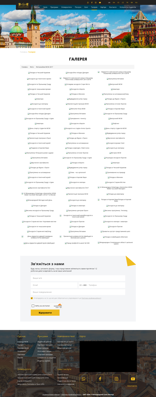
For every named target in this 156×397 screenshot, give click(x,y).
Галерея (94, 7)
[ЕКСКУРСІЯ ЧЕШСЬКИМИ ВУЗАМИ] (39, 89)
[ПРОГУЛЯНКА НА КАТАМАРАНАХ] (77, 143)
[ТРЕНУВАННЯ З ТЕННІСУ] (77, 118)
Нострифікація (62, 378)
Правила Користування (51, 395)
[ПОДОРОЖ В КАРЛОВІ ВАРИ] (39, 148)
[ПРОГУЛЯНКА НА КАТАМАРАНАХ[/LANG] (115, 94)
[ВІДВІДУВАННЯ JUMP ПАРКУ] (77, 99)
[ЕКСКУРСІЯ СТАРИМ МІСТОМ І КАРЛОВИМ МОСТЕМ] (39, 222)
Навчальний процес (64, 345)
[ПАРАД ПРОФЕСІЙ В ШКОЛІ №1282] (77, 243)
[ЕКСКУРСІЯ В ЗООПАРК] (77, 182)
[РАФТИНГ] (115, 123)
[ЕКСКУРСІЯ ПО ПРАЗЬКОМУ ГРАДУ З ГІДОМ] (39, 118)
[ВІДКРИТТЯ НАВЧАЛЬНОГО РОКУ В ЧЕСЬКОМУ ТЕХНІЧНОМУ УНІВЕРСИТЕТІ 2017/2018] (77, 78)
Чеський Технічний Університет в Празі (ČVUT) (35, 375)
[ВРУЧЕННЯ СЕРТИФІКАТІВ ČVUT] (77, 188)
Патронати (21, 351)
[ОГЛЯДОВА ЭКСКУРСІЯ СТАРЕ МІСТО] (77, 84)
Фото (32, 67)
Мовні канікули (43, 348)
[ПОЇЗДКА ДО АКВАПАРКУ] (115, 194)
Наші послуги (64, 369)
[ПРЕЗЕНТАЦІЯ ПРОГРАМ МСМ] (77, 194)
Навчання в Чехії (66, 336)
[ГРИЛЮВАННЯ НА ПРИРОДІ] (115, 172)
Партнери (21, 354)
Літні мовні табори (44, 351)
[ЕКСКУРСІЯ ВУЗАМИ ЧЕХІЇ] (115, 143)
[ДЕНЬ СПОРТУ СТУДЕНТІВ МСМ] (39, 128)
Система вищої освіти (65, 342)
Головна (23, 52)
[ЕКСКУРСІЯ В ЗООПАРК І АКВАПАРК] (115, 222)
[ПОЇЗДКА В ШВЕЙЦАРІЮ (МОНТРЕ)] (115, 237)
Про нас (37, 7)
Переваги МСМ (23, 348)
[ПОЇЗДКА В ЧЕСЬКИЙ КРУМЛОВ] (39, 72)
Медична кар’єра (43, 361)
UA (109, 2)
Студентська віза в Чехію (66, 381)
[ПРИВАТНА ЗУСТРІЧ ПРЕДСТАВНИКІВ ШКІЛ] (115, 231)
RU (136, 2)
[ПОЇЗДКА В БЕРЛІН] (77, 163)
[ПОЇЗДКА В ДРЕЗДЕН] (39, 206)
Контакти (113, 7)
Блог (86, 7)
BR (132, 2)
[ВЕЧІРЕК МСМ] (115, 153)
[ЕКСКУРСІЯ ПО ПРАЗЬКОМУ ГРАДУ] (39, 84)
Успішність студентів (128, 7)
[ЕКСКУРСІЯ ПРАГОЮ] (77, 222)
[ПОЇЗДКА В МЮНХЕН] (77, 94)
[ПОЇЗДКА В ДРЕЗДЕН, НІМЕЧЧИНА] (77, 148)
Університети (66, 7)
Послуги (78, 7)
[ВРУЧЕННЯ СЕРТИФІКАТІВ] (115, 138)
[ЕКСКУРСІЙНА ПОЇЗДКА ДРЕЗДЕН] (77, 72)
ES (118, 2)
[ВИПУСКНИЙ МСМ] (115, 84)
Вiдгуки (20, 358)
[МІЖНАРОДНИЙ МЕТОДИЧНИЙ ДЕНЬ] (39, 200)
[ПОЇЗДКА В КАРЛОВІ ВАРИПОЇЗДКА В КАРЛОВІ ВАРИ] (115, 200)
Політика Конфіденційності (71, 395)
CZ (123, 2)
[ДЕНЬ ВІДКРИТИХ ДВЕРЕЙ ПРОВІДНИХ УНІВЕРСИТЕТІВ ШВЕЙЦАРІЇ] (39, 237)
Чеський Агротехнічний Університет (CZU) (33, 378)
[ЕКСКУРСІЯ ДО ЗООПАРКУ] (39, 104)
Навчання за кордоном (65, 384)
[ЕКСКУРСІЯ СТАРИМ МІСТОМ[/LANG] (39, 231)
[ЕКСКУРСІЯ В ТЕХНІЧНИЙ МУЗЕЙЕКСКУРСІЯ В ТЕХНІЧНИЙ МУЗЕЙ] (77, 216)
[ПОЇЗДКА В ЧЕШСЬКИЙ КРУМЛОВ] (39, 216)
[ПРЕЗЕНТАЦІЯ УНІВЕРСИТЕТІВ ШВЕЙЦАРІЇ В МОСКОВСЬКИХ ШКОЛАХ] (77, 237)
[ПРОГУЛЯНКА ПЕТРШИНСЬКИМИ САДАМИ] (39, 153)
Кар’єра (103, 7)
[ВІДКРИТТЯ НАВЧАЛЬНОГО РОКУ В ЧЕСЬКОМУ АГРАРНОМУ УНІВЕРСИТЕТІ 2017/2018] (115, 72)
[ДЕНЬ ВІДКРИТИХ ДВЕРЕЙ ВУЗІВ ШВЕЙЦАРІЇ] (39, 243)
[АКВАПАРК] (115, 89)
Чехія (45, 7)
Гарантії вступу (63, 375)
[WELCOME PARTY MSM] (77, 109)
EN (114, 2)
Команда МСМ (23, 342)
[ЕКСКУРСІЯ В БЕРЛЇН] (77, 123)
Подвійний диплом (44, 342)
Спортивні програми (45, 354)
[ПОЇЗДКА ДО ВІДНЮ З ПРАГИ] (115, 99)
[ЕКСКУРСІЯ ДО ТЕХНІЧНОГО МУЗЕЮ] (39, 79)
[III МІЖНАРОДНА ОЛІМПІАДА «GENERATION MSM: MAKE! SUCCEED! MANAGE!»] (115, 187)
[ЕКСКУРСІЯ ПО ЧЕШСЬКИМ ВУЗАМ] (39, 226)
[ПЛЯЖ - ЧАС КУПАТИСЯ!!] (77, 172)
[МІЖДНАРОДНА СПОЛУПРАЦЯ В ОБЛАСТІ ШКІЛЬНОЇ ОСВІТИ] (115, 243)
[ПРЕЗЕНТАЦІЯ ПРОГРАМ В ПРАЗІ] (39, 138)
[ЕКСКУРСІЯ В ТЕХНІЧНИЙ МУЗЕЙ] (39, 109)
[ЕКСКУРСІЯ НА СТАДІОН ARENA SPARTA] (77, 128)
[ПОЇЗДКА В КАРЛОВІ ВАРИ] (115, 109)
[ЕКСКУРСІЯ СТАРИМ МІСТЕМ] (115, 182)
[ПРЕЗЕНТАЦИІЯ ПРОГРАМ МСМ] (77, 104)
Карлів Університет (25, 381)
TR (127, 2)
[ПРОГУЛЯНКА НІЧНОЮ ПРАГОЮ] (115, 104)
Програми (54, 7)
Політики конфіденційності (91, 298)
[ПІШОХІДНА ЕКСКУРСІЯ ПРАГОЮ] (115, 158)
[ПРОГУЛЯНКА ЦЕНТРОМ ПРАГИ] (77, 210)
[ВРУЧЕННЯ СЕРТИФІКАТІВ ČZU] (39, 188)
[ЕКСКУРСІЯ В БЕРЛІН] (77, 89)
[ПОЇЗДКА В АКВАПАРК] (77, 206)
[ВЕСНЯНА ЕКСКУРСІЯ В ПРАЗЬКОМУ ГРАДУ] (39, 210)
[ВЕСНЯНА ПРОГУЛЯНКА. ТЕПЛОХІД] (115, 210)
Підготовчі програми (45, 345)
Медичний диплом (64, 348)
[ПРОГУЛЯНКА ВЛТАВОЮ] (115, 79)
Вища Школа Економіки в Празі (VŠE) (31, 384)
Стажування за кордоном (46, 358)
